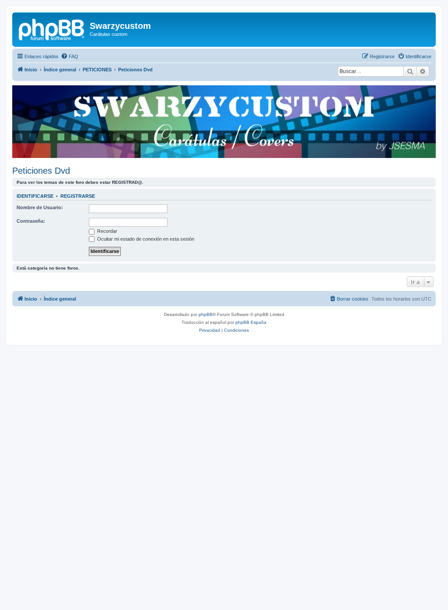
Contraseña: (31, 221)
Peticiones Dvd (41, 170)
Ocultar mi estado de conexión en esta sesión (145, 239)
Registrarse (77, 196)
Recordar (106, 231)
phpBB (206, 314)
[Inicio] (52, 28)
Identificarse (35, 196)
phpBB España (250, 322)
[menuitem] (69, 56)
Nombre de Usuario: (40, 207)
